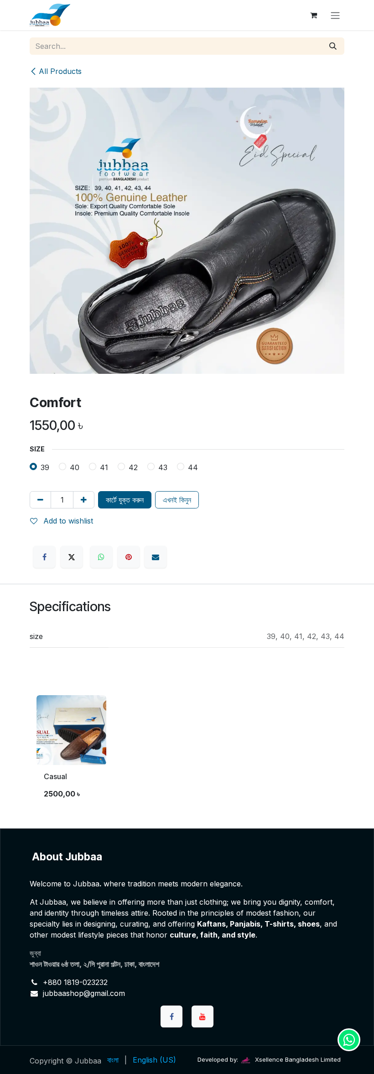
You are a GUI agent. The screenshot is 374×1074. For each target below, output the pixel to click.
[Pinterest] (129, 557)
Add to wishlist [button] (67, 520)
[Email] (155, 557)
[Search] (333, 46)
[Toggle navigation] (335, 15)
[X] (72, 557)
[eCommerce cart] (313, 15)
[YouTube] (202, 1016)
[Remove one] (40, 499)
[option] (187, 751)
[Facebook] (44, 557)
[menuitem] (113, 1060)
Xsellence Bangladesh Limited (297, 1059)
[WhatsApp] (101, 557)
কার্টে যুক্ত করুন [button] (125, 499)
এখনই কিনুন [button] (177, 499)
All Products (60, 71)
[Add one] (83, 499)
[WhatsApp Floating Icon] (349, 1039)
